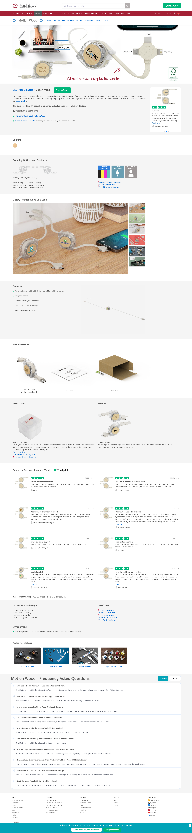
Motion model (21, 101)
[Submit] (64, 5)
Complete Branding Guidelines (110, 182)
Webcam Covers (17, 808)
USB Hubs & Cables (23, 89)
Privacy (116, 805)
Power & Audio (48, 13)
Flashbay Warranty (86, 808)
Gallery (48, 20)
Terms (116, 800)
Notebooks (65, 13)
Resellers (83, 810)
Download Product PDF (107, 184)
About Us (158, 13)
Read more (156, 126)
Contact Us (167, 13)
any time (129, 825)
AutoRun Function (51, 808)
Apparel (79, 13)
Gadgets (38, 13)
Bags (73, 13)
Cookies (116, 803)
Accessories (88, 20)
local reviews (47, 597)
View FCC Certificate (106, 613)
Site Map (82, 813)
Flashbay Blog (154, 800)
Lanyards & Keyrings (91, 13)
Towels (116, 13)
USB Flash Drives (18, 13)
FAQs (106, 20)
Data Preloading (51, 800)
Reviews (98, 20)
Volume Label (50, 813)
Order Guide (84, 800)
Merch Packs (125, 13)
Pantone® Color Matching (54, 803)
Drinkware (29, 13)
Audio (14, 815)
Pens (57, 13)
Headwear (15, 813)
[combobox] (93, 5)
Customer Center (85, 803)
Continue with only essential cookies (86, 830)
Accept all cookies (112, 830)
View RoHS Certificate (107, 620)
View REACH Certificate (107, 617)
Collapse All (175, 678)
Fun (101, 13)
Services (79, 20)
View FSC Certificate (106, 615)
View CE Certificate (106, 610)
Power (14, 805)
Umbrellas (108, 13)
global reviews (64, 597)
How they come (68, 20)
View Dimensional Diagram (109, 187)
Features (56, 20)
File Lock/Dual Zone (52, 810)
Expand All (163, 678)
